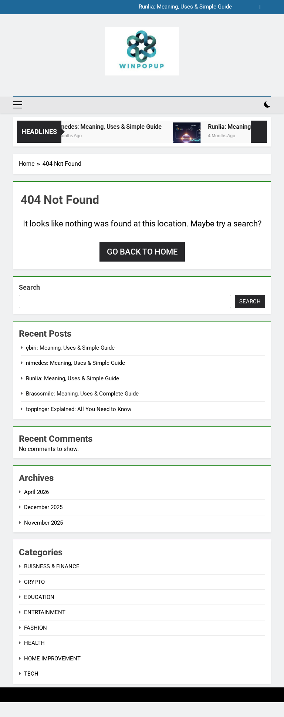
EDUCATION (39, 597)
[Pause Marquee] (259, 132)
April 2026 (36, 492)
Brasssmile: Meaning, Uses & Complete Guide (82, 393)
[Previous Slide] (254, 7)
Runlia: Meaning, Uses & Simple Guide (185, 7)
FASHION (35, 628)
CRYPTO (34, 582)
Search (29, 287)
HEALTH (34, 643)
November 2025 (43, 522)
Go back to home (142, 251)
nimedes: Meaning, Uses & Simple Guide (103, 126)
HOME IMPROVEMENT (52, 658)
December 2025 (43, 507)
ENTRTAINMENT (44, 612)
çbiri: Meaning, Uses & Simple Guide (70, 347)
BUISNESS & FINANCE (52, 566)
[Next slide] (265, 7)
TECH (31, 673)
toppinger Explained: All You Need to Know (78, 409)
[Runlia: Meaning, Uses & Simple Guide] (182, 136)
